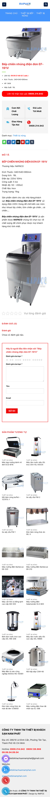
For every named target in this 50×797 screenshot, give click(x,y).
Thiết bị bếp (27, 13)
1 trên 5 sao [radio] (6, 360)
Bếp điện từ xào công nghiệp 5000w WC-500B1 (12, 672)
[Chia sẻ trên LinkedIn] (27, 142)
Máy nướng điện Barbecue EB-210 (37, 568)
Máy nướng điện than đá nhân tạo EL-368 (36, 707)
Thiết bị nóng (19, 135)
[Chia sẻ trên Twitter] (13, 142)
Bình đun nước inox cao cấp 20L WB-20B (11, 638)
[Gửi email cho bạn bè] (18, 142)
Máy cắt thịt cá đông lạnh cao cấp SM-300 (12, 603)
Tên (7, 386)
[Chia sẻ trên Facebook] (9, 142)
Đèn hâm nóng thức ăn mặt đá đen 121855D (11, 707)
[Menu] (4, 4)
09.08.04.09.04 (10, 752)
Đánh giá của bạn (14, 356)
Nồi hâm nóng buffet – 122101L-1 (11, 498)
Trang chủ (11, 13)
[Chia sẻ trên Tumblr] (32, 142)
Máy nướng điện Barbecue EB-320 (13, 568)
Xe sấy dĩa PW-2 (33, 497)
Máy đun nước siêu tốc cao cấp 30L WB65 (35, 638)
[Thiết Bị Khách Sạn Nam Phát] (25, 4)
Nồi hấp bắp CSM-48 (35, 672)
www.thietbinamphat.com (14, 776)
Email (8, 398)
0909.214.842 (18, 749)
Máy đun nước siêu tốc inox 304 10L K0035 (35, 463)
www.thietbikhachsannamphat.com (19, 770)
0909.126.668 (34, 749)
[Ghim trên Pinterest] (23, 142)
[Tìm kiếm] (46, 4)
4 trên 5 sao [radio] (26, 360)
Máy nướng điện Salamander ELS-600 (35, 603)
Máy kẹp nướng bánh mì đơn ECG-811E (12, 463)
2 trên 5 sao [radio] (11, 360)
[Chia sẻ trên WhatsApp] (4, 142)
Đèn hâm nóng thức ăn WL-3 (35, 533)
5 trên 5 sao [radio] (36, 360)
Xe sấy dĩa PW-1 (9, 532)
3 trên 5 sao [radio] (17, 360)
